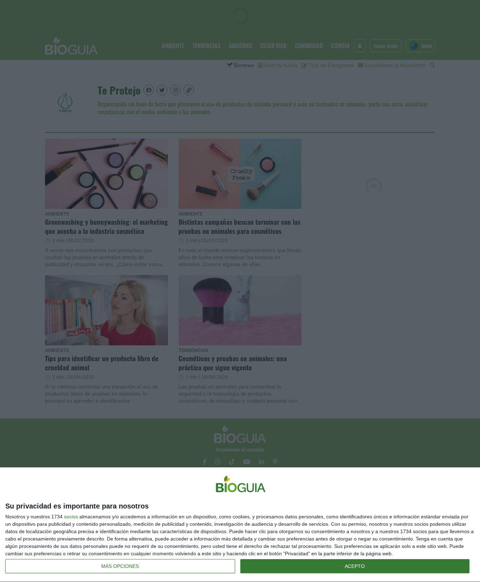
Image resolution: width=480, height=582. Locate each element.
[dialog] (240, 525)
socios (71, 516)
